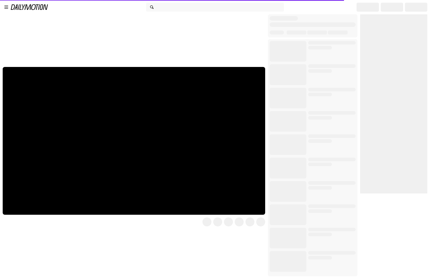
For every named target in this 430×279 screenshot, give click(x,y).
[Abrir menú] (6, 7)
